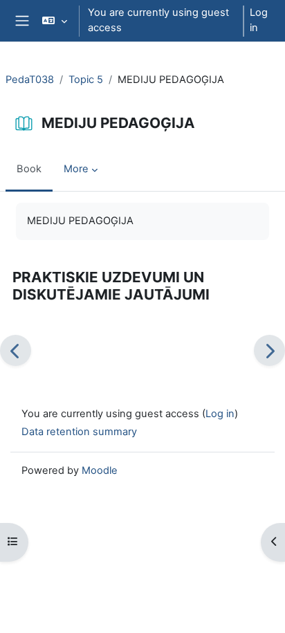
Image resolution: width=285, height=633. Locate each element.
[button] (54, 21)
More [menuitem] (76, 169)
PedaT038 (30, 79)
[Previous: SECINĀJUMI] (15, 350)
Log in (259, 20)
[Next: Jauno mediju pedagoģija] (269, 350)
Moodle (100, 470)
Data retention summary (79, 431)
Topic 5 (85, 79)
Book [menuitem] (29, 169)
